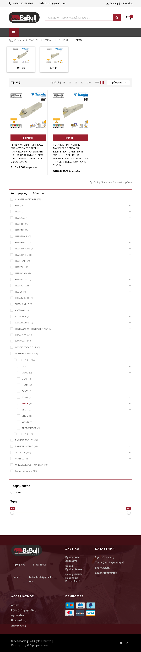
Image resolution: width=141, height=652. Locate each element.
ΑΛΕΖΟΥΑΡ (20, 310)
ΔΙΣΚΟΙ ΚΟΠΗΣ (22, 322)
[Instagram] (126, 643)
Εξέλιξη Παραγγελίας (23, 610)
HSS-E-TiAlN (20, 261)
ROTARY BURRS (22, 298)
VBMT (25, 409)
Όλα (89, 82)
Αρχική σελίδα (17, 40)
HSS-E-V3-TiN (21, 279)
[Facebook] (120, 643)
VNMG (25, 415)
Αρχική (15, 605)
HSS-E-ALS (20, 217)
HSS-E (17, 211)
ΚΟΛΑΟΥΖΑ (20, 335)
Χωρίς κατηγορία (23, 471)
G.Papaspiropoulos (37, 645)
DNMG (25, 385)
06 (70, 82)
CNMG (25, 372)
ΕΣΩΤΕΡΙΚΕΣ (24, 434)
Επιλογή (28, 137)
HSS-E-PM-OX (21, 242)
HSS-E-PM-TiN (21, 254)
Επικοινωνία (102, 567)
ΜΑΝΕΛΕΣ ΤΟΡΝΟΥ (40, 40)
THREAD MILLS (22, 304)
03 (64, 82)
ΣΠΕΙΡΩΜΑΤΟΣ (29, 428)
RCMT (25, 391)
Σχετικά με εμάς (104, 557)
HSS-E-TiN (19, 267)
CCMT (25, 366)
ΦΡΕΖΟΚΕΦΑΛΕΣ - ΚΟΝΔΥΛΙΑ (29, 464)
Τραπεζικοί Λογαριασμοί (109, 562)
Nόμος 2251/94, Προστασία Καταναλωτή (74, 578)
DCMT (25, 378)
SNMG (25, 397)
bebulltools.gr (21, 641)
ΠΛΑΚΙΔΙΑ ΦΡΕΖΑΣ (24, 446)
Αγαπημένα (17, 615)
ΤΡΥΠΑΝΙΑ (20, 452)
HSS (17, 205)
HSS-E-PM (19, 230)
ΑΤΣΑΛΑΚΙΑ (20, 316)
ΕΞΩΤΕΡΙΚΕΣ (62, 40)
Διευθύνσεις (18, 625)
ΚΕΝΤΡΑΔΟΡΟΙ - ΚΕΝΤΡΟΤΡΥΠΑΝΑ (31, 328)
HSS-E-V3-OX (21, 273)
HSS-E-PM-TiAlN (22, 248)
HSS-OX (18, 291)
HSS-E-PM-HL (21, 236)
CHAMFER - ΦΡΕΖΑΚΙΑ (25, 199)
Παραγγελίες (18, 620)
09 (76, 82)
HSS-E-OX (19, 224)
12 (82, 82)
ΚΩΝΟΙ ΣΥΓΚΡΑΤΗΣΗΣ (25, 347)
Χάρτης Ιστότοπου (106, 572)
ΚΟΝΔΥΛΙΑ (20, 341)
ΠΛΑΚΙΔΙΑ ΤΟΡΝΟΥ (24, 440)
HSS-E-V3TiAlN (22, 285)
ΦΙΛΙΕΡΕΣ (19, 458)
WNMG (25, 422)
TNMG (25, 403)
